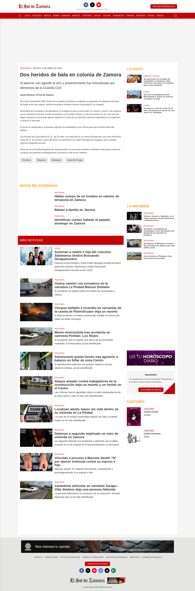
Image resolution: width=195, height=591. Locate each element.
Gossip (97, 16)
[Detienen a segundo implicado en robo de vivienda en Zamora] (36, 439)
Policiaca (37, 16)
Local (27, 16)
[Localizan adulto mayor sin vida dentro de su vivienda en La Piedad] (36, 414)
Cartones (87, 16)
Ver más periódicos (164, 6)
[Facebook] (86, 4)
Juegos (160, 16)
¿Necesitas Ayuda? (97, 564)
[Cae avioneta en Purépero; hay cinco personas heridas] (134, 256)
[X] (92, 4)
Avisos (151, 16)
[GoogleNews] (100, 570)
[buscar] (175, 15)
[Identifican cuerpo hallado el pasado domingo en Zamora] (36, 220)
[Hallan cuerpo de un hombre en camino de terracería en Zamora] (36, 196)
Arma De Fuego (74, 160)
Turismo (130, 16)
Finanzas (65, 16)
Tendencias (118, 16)
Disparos (41, 160)
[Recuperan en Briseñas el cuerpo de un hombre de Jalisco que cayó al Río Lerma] (134, 244)
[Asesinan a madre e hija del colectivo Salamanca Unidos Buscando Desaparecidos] (36, 261)
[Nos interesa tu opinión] (97, 546)
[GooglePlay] (113, 570)
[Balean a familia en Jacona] (36, 208)
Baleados (56, 160)
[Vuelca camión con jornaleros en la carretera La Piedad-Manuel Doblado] (36, 289)
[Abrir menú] (20, 16)
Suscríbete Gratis (151, 390)
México (47, 16)
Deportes (141, 16)
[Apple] (107, 570)
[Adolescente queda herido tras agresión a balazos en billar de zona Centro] (36, 362)
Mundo (56, 16)
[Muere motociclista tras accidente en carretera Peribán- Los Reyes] (36, 338)
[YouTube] (98, 4)
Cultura (107, 16)
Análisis (76, 16)
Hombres (26, 160)
